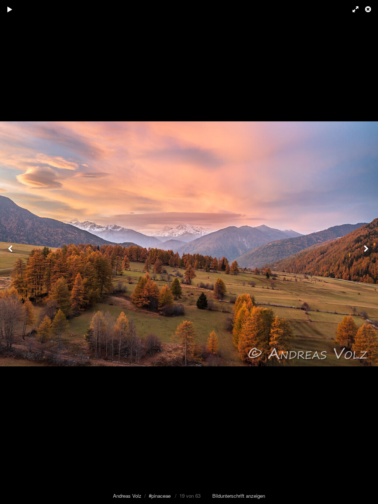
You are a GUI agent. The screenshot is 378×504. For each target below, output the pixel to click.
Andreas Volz (127, 495)
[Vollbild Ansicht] (352, 9)
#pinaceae (160, 495)
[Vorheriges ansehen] (11, 252)
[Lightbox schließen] (369, 9)
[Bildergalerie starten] (10, 9)
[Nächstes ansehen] (367, 252)
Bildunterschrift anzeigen (238, 495)
